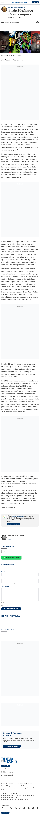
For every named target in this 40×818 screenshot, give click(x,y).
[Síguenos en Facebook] (7, 808)
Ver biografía (11, 539)
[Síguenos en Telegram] (33, 808)
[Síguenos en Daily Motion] (37, 808)
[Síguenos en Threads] (29, 808)
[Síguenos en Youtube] (16, 808)
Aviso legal (5, 769)
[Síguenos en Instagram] (2, 808)
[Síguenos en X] (11, 808)
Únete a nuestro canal (13, 557)
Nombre (3, 571)
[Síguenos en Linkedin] (24, 808)
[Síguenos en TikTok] (20, 808)
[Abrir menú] (2, 2)
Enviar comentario (11, 609)
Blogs (3, 551)
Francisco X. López (15, 17)
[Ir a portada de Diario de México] (20, 760)
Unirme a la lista (12, 746)
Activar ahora (12, 524)
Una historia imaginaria (16, 7)
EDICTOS (35, 2)
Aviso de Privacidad (7, 775)
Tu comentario (5, 586)
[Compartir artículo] (37, 22)
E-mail (3, 578)
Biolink (5, 812)
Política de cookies (7, 772)
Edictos (5, 765)
